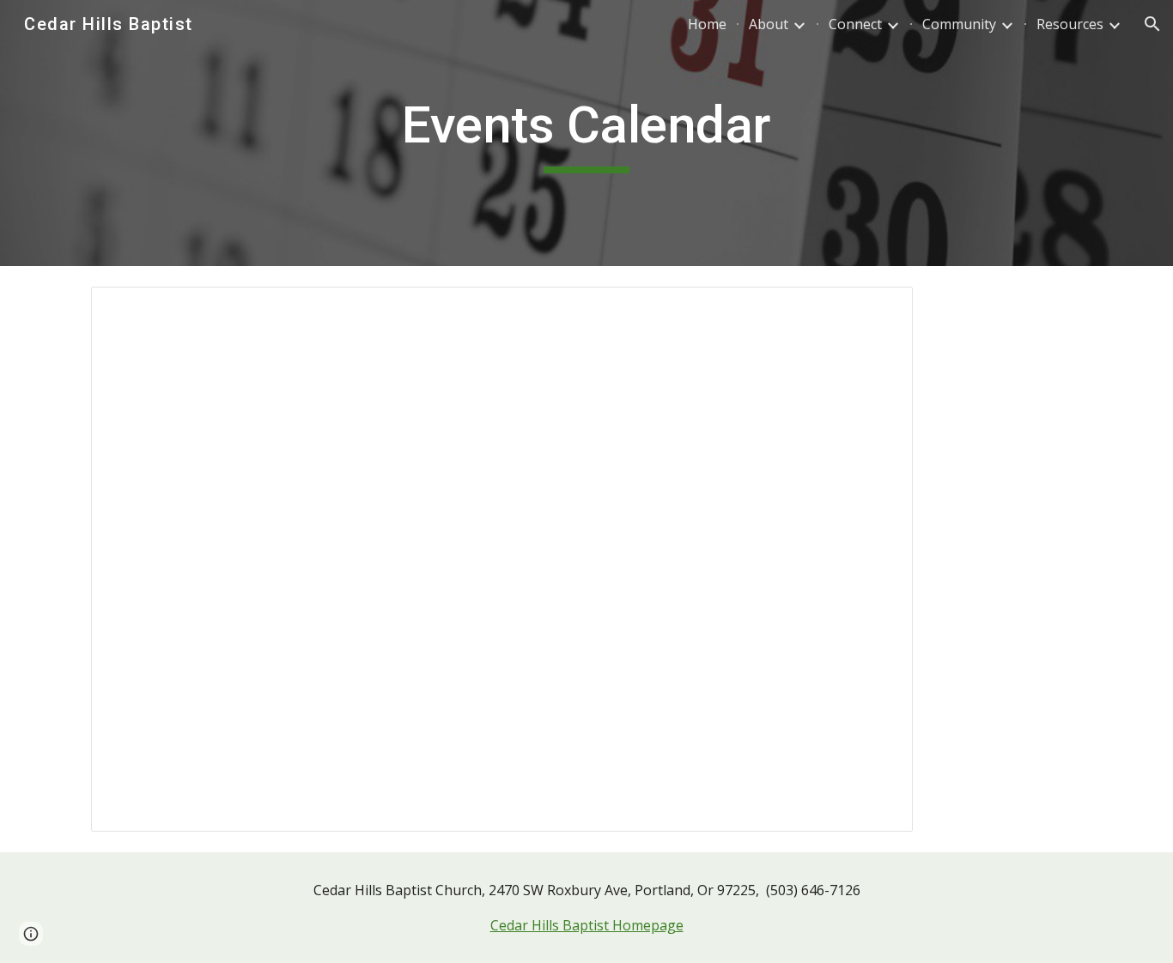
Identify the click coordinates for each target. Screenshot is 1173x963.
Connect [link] (855, 24)
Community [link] (959, 24)
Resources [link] (1069, 24)
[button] (1152, 24)
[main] (586, 133)
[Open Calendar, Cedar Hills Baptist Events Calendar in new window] (880, 309)
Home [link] (707, 24)
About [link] (768, 24)
